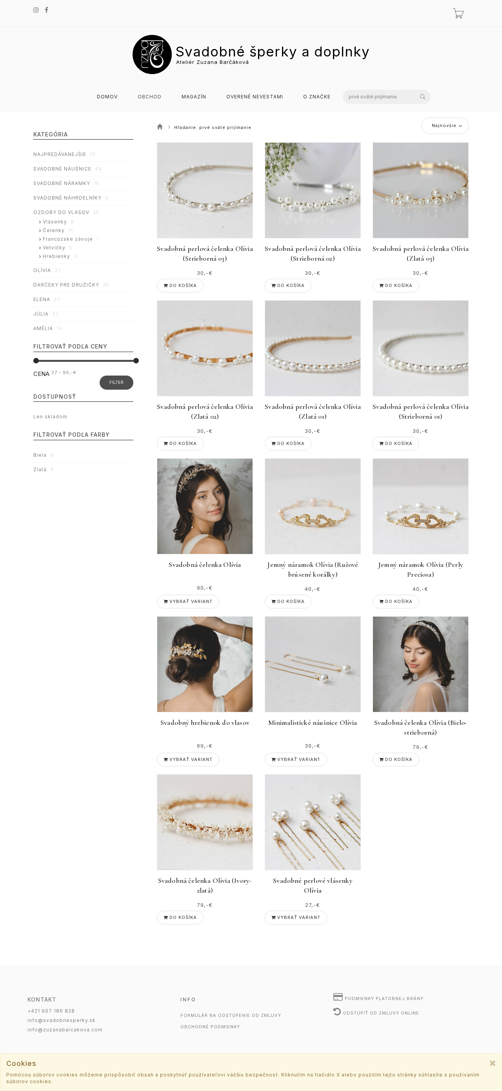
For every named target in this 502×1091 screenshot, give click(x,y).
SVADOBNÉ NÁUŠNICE (67, 169)
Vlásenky (58, 222)
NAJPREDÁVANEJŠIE (64, 154)
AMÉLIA (47, 328)
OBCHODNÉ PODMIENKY (210, 1026)
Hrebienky (60, 256)
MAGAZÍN (194, 97)
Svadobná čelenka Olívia (205, 564)
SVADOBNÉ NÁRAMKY (66, 183)
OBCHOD (150, 97)
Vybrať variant (190, 601)
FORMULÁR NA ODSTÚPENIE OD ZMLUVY (230, 1015)
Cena (41, 374)
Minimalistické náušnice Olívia (312, 722)
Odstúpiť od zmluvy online (380, 1013)
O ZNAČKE (317, 97)
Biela (43, 455)
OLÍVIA (46, 270)
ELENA (46, 299)
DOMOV (107, 97)
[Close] (492, 1063)
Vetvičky (57, 248)
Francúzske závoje (71, 239)
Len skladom (50, 416)
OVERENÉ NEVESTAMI (254, 97)
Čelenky (58, 230)
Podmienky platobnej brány (383, 998)
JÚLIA (45, 314)
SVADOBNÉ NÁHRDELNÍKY (71, 198)
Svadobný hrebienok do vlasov (204, 722)
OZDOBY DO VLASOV (66, 212)
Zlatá (43, 469)
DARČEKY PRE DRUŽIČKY (71, 285)
